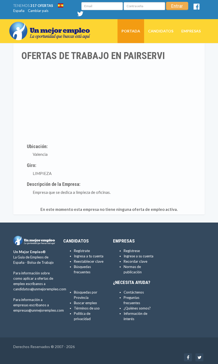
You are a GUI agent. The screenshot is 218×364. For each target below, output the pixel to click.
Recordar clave (135, 261)
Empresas (191, 31)
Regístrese (132, 251)
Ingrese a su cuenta (138, 256)
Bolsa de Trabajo (40, 262)
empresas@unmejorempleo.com (38, 310)
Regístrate (82, 251)
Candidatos (160, 31)
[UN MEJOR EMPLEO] (51, 25)
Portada (130, 31)
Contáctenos (134, 292)
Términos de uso (87, 308)
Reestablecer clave (88, 261)
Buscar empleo (85, 303)
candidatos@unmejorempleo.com (39, 289)
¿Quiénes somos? (137, 308)
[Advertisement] (109, 101)
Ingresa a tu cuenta (88, 256)
